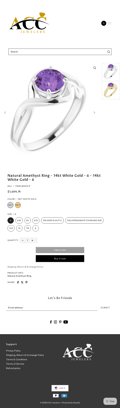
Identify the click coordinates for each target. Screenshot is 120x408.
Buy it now (60, 258)
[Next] (94, 112)
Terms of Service (15, 363)
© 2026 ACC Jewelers (50, 402)
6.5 (27, 220)
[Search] (108, 52)
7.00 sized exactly (52, 220)
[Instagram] (55, 322)
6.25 (19, 220)
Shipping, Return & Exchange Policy (25, 355)
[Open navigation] (110, 23)
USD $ (62, 388)
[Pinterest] (60, 322)
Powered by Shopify (71, 402)
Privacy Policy (13, 350)
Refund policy (13, 368)
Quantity (13, 240)
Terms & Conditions (16, 359)
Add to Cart (60, 250)
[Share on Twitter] (22, 282)
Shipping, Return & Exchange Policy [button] (25, 267)
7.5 (19, 228)
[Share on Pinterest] (26, 282)
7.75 (27, 228)
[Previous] (5, 112)
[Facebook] (51, 322)
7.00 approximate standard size (84, 220)
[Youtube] (65, 322)
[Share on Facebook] (18, 282)
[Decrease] (22, 240)
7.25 (11, 228)
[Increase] (32, 240)
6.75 (36, 220)
